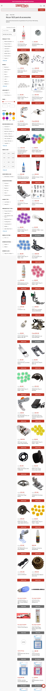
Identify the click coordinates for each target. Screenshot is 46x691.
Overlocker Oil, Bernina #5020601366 (37, 549)
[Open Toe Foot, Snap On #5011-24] (38, 357)
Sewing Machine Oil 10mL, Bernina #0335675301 (23, 283)
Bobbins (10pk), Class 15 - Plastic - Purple (23, 230)
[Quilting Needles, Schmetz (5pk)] (38, 675)
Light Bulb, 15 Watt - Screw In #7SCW (37, 230)
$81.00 (9, 103)
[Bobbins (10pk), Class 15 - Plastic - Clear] (23, 92)
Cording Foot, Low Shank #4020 (37, 496)
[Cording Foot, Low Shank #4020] (38, 490)
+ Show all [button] (4, 60)
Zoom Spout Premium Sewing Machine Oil (22, 45)
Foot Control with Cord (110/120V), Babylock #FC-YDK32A (37, 417)
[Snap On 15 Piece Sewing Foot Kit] (38, 198)
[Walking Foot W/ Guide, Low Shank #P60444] (38, 118)
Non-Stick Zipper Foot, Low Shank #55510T (23, 416)
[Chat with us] (40, 5)
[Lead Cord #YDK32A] (23, 569)
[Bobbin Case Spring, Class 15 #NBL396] (23, 463)
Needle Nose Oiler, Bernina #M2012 (23, 654)
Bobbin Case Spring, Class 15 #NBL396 (23, 469)
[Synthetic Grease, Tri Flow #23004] (38, 171)
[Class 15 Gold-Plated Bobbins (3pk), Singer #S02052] (38, 622)
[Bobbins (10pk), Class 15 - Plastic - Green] (23, 383)
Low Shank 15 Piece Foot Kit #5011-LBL (37, 71)
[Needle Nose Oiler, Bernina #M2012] (23, 648)
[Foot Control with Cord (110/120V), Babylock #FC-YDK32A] (38, 410)
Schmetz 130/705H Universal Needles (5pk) (23, 681)
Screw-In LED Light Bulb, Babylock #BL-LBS (23, 336)
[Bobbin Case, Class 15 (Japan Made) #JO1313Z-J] (23, 516)
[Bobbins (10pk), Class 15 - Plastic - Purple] (23, 224)
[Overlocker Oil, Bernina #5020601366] (38, 543)
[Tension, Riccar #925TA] (23, 622)
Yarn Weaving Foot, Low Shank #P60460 (23, 549)
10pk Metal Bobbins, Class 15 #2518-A (37, 45)
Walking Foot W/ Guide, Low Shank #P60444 (38, 124)
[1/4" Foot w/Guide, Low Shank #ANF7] (38, 251)
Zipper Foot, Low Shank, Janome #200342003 (37, 310)
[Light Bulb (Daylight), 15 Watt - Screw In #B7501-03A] (23, 595)
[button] (1, 5)
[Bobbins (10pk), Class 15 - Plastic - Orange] (38, 516)
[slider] (2, 101)
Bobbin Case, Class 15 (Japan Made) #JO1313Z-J (23, 522)
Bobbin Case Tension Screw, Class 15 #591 (36, 469)
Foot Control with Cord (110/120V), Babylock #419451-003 (22, 152)
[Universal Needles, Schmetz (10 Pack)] (38, 648)
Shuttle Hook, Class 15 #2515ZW (36, 390)
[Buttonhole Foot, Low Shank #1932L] (23, 357)
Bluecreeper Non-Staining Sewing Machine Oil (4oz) (23, 177)
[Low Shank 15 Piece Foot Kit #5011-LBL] (38, 65)
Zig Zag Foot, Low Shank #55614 (23, 204)
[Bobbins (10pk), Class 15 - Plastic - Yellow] (38, 437)
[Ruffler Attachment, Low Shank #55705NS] (38, 330)
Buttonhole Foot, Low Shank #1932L (23, 363)
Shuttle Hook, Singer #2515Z (22, 496)
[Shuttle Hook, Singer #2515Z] (23, 490)
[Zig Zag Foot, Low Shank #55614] (23, 198)
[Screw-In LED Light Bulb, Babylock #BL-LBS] (23, 330)
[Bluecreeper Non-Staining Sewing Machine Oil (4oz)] (23, 171)
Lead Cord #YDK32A (22, 574)
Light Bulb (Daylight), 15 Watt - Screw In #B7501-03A (23, 602)
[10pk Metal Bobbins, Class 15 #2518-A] (38, 39)
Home (7, 14)
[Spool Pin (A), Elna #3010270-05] (38, 595)
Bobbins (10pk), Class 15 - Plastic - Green (23, 390)
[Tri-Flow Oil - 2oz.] (23, 304)
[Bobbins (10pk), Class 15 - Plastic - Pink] (38, 277)
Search (42, 9)
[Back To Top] (44, 689)
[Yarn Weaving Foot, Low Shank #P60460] (23, 543)
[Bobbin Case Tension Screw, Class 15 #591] (38, 463)
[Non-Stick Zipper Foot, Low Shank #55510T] (23, 410)
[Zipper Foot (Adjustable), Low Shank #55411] (23, 118)
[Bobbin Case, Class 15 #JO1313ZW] (23, 65)
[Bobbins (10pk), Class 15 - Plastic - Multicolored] (38, 145)
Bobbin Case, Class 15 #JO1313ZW (22, 71)
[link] (8, 41)
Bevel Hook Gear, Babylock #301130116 (37, 575)
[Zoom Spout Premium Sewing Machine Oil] (23, 39)
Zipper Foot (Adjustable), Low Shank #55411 (23, 124)
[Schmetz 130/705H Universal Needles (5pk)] (23, 675)
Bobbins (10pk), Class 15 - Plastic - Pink (37, 283)
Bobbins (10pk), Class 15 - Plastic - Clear (23, 98)
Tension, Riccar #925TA (23, 627)
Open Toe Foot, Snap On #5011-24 (37, 363)
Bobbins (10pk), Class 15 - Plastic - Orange (37, 522)
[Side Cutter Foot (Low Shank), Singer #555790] (23, 437)
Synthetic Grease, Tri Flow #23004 (37, 177)
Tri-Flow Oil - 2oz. (21, 309)
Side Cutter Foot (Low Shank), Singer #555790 (23, 443)
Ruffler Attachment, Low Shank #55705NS (37, 336)
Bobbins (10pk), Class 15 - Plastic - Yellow (37, 443)
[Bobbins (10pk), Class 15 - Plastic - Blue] (23, 251)
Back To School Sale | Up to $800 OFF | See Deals (23, 1)
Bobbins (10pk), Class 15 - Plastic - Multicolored (37, 151)
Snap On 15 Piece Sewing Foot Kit (37, 204)
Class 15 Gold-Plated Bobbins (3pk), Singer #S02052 (36, 629)
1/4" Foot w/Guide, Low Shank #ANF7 (37, 257)
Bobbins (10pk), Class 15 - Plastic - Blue (23, 257)
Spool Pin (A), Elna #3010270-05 (36, 601)
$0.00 (6, 103)
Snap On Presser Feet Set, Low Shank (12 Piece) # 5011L (37, 99)
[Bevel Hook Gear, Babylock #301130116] (38, 569)
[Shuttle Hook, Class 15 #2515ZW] (38, 383)
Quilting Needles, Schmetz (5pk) (37, 681)
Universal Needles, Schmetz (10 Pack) (36, 654)
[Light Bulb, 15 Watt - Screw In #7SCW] (38, 224)
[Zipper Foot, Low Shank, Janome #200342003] (38, 304)
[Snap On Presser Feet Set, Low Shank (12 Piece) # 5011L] (38, 92)
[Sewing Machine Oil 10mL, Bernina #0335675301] (23, 277)
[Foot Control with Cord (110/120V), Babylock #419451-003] (23, 145)
